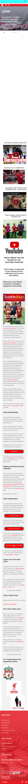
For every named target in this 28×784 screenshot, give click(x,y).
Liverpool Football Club (9, 328)
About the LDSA (5, 720)
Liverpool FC (18, 482)
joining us (21, 458)
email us (16, 554)
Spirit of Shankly (13, 380)
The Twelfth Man (14, 535)
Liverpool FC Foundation (9, 343)
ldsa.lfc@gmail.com (7, 754)
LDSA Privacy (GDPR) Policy (8, 730)
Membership (5, 725)
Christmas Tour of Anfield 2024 (14, 168)
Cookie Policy (5, 727)
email (9, 587)
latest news (18, 568)
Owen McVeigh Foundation (10, 484)
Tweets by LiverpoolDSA (9, 604)
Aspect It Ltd (8, 773)
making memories (19, 488)
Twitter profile (5, 732)
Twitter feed (11, 458)
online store (21, 617)
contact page (14, 405)
